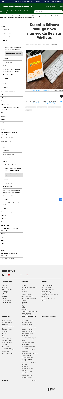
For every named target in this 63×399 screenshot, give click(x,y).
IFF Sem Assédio (6, 348)
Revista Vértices (31, 107)
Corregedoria (5, 346)
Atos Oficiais (25, 366)
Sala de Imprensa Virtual (8, 350)
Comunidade (6, 316)
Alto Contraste (51, 6)
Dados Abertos (26, 344)
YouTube (9, 275)
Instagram (27, 275)
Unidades (7, 16)
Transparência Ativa (27, 374)
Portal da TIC (5, 331)
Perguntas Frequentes (28, 342)
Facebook (15, 275)
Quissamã (24, 309)
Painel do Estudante (7, 320)
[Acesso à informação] (52, 389)
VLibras (61, 6)
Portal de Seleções (16, 11)
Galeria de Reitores (7, 289)
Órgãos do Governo (56, 1)
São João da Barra (27, 317)
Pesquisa (29, 110)
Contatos (6, 11)
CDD (3, 337)
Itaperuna (24, 302)
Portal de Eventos (7, 340)
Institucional (25, 320)
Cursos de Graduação (47, 289)
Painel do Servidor (7, 329)
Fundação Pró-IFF (27, 372)
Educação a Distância (47, 293)
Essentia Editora (42, 107)
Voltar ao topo (59, 95)
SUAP (3, 335)
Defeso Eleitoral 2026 (8, 353)
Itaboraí (24, 300)
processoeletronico (48, 316)
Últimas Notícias (6, 302)
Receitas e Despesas (27, 329)
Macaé (23, 304)
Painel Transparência (27, 357)
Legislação (46, 1)
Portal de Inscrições (7, 342)
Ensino (3, 294)
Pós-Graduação (46, 291)
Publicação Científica (54, 107)
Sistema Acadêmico (7, 322)
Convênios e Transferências (29, 328)
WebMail (4, 333)
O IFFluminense (7, 282)
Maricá (23, 307)
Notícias (21, 16)
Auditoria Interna (26, 326)
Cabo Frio (24, 289)
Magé (23, 306)
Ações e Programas (27, 322)
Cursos (44, 282)
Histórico (4, 285)
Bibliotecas (5, 324)
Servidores (25, 335)
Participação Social (27, 324)
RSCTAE (34, 380)
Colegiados (5, 291)
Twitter (3, 275)
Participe (38, 1)
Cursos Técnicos (46, 287)
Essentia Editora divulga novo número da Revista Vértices (43, 16)
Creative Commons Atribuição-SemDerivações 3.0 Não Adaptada (43, 102)
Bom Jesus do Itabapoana (29, 287)
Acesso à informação (27, 1)
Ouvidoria (4, 344)
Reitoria (14, 16)
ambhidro (5, 380)
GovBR (3, 1)
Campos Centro (26, 293)
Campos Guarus (26, 294)
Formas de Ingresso (47, 285)
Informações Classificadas (29, 337)
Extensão (4, 298)
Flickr (21, 275)
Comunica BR (16, 1)
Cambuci (24, 291)
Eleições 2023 (5, 351)
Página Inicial (1, 16)
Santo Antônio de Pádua (28, 315)
